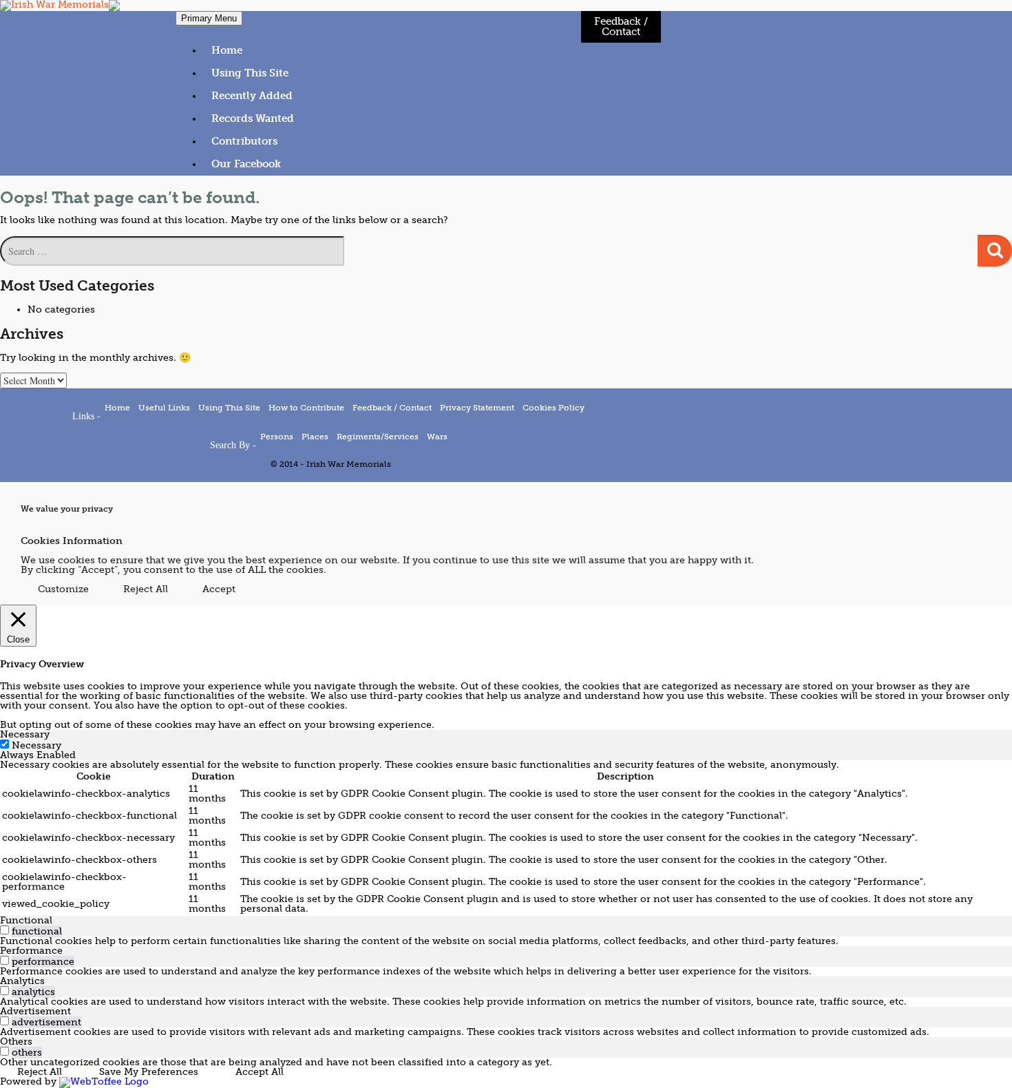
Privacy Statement (477, 407)
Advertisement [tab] (35, 1011)
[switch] (4, 929)
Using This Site (249, 73)
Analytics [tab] (22, 981)
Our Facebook (246, 164)
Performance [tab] (31, 950)
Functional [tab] (26, 920)
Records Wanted (252, 118)
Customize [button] (63, 589)
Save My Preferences (148, 1072)
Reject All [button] (145, 589)
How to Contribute (306, 407)
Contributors (244, 141)
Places (315, 436)
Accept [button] (218, 589)
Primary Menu (209, 18)
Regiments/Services (378, 436)
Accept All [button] (259, 1072)
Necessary (36, 745)
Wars (437, 436)
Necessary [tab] (25, 734)
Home (226, 50)
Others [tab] (16, 1041)
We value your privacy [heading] (67, 509)
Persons (276, 436)
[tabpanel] (506, 838)
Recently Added (252, 96)
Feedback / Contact (621, 26)
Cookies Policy (553, 407)
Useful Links (164, 407)
